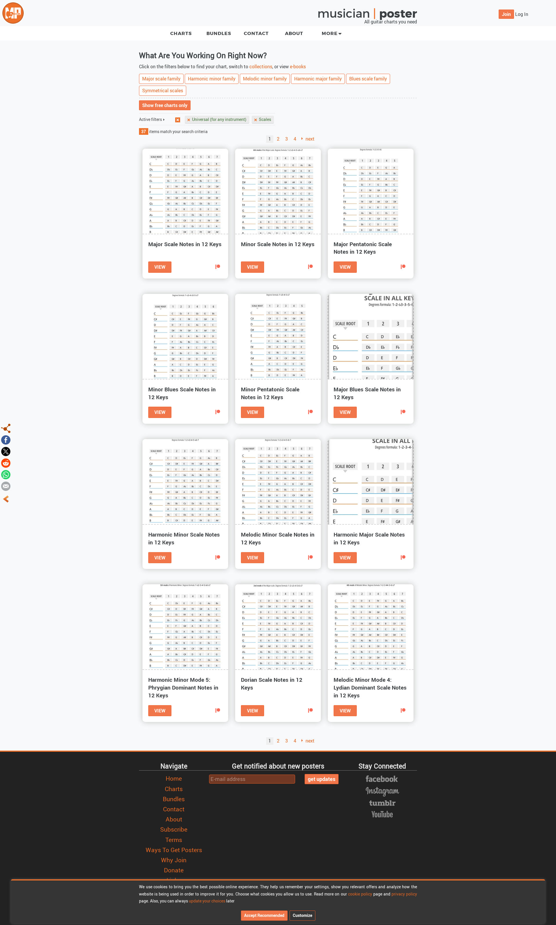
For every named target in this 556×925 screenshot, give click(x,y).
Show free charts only (164, 105)
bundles (218, 33)
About (294, 33)
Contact (256, 33)
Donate (174, 870)
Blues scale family (368, 78)
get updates (321, 778)
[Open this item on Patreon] (217, 267)
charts (181, 33)
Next (310, 139)
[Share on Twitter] (5, 451)
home (174, 778)
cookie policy (360, 894)
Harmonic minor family (211, 78)
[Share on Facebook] (5, 439)
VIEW (159, 267)
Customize (302, 915)
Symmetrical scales (162, 90)
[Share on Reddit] (5, 462)
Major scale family (161, 78)
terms (173, 840)
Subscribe (173, 829)
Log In (521, 14)
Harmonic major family (318, 78)
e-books (298, 66)
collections (260, 66)
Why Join (173, 860)
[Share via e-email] (5, 485)
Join (506, 14)
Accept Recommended (264, 915)
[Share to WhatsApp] (5, 474)
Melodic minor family (265, 78)
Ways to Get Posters (174, 850)
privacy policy (404, 894)
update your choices (207, 901)
